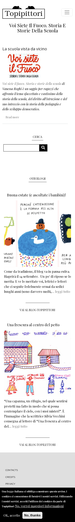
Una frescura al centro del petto (33, 324)
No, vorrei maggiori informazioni (39, 506)
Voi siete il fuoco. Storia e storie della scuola (31, 84)
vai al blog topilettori (38, 445)
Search (44, 148)
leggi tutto (62, 291)
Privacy (10, 483)
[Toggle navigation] (67, 12)
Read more (12, 117)
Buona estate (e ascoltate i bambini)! (36, 195)
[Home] (23, 12)
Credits (10, 477)
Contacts (11, 470)
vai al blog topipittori (37, 310)
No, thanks (32, 515)
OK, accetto (11, 515)
